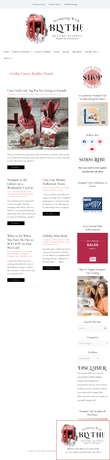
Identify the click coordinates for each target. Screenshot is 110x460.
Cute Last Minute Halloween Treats (54, 182)
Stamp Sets (46, 190)
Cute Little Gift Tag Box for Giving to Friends (36, 90)
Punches (36, 94)
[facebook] (84, 141)
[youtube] (92, 149)
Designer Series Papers (50, 242)
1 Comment (46, 240)
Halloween (59, 188)
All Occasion (65, 240)
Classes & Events (12, 194)
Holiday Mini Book (55, 236)
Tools (46, 94)
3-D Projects (21, 94)
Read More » (15, 166)
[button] (30, 51)
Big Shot (23, 191)
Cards (29, 191)
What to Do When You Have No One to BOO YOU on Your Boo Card (20, 242)
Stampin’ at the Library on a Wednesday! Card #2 (20, 184)
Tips (41, 94)
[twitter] (92, 141)
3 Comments (11, 94)
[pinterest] (100, 141)
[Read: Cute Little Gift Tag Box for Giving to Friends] (39, 123)
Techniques (11, 256)
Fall (20, 194)
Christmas (29, 94)
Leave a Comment (13, 191)
